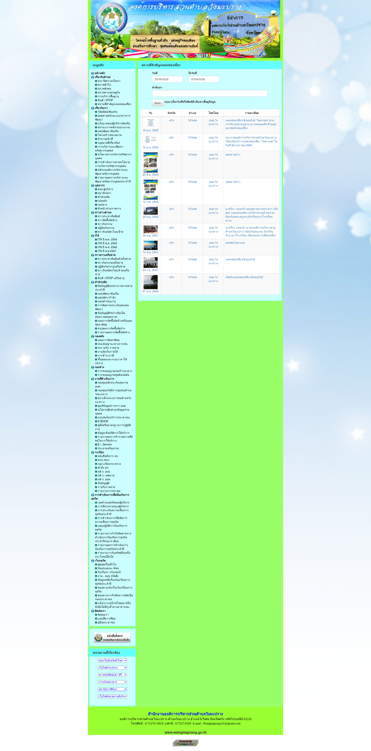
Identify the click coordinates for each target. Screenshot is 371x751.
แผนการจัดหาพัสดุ (108, 340)
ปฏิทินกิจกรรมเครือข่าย (111, 266)
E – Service (104, 444)
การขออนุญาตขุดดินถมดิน (113, 375)
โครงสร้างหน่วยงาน (109, 135)
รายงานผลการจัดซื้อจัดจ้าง (113, 332)
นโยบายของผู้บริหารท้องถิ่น (113, 123)
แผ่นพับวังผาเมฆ (235, 242)
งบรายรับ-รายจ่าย (108, 347)
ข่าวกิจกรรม (104, 224)
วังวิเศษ (192, 120)
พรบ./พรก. (103, 460)
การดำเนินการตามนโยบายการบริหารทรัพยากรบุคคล (112, 164)
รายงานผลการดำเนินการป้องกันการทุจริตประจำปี (111, 547)
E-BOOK (102, 421)
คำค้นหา (157, 87)
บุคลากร (99, 185)
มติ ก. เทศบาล (106, 475)
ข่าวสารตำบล (102, 212)
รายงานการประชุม (108, 491)
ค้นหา (158, 103)
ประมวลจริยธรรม (108, 448)
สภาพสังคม (104, 88)
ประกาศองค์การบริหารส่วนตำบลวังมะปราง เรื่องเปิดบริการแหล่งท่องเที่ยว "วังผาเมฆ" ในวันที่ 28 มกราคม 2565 (251, 141)
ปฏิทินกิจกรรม (105, 228)
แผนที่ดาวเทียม (106, 618)
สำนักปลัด (103, 197)
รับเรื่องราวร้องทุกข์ (109, 572)
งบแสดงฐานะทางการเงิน (112, 344)
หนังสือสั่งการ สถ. (108, 456)
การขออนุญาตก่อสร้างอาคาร (114, 371)
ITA (96, 235)
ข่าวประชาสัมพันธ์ (108, 216)
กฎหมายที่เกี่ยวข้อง (108, 142)
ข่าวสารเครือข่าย (105, 255)
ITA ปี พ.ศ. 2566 (107, 247)
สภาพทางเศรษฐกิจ (108, 92)
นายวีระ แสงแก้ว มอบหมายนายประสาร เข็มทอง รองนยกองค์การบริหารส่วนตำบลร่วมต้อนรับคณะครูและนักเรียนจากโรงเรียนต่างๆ (251, 214)
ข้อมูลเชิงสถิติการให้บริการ (113, 433)
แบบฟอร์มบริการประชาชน (113, 417)
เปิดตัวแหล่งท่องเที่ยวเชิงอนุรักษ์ (244, 277)
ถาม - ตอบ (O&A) (107, 576)
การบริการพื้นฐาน (108, 96)
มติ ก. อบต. (104, 479)
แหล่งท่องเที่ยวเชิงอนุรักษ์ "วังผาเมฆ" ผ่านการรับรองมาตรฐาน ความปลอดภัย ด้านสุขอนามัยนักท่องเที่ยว (251, 124)
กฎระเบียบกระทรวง (109, 464)
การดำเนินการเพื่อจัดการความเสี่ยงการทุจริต (111, 520)
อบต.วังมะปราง (213, 122)
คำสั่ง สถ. (103, 467)
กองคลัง (102, 200)
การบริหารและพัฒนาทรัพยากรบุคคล (109, 148)
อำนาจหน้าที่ (105, 139)
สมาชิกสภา (104, 193)
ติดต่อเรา (100, 611)
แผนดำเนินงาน (106, 301)
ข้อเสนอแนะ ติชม (108, 568)
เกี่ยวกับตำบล (102, 77)
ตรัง (171, 120)
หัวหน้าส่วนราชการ (109, 208)
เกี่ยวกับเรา (101, 108)
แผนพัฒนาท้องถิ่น (108, 131)
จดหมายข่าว (232, 154)
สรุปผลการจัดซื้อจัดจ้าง (111, 328)
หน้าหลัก (99, 73)
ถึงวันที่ (193, 73)
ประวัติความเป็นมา (108, 81)
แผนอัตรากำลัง (106, 297)
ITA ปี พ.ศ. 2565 (107, 243)
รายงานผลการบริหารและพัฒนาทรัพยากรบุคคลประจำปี (113, 179)
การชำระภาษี (105, 355)
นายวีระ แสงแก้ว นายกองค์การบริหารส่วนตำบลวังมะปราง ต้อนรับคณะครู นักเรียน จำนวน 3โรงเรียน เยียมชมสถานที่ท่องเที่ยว (250, 231)
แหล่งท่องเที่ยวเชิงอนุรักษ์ (240, 259)
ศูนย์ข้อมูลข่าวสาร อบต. (111, 406)
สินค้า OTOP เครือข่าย (110, 278)
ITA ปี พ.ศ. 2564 (107, 239)
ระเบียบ (99, 452)
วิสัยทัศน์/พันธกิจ (107, 112)
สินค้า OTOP (105, 100)
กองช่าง (102, 204)
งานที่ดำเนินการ (104, 378)
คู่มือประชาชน (106, 622)
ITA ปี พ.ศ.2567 (106, 251)
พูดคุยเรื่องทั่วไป (106, 564)
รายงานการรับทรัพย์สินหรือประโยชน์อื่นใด (112, 554)
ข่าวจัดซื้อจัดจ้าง (107, 220)
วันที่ (154, 73)
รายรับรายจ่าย (106, 487)
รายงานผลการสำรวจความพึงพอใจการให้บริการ (114, 438)
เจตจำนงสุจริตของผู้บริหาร (113, 502)
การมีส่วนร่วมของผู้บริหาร (113, 506)
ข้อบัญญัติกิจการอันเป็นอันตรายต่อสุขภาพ (110, 315)
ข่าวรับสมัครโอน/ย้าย (110, 231)
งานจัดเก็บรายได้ (107, 351)
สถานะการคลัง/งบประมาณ (113, 127)
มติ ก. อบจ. (104, 471)
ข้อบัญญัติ (103, 483)
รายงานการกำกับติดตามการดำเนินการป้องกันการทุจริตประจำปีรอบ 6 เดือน (113, 537)
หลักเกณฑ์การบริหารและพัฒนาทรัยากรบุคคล (111, 171)
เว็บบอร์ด (100, 560)
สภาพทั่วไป (104, 84)
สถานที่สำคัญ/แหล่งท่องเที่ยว (114, 104)
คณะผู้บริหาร (105, 189)
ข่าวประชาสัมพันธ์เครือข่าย (114, 259)
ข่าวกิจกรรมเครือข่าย (110, 262)
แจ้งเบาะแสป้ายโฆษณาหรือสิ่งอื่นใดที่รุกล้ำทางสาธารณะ (113, 605)
